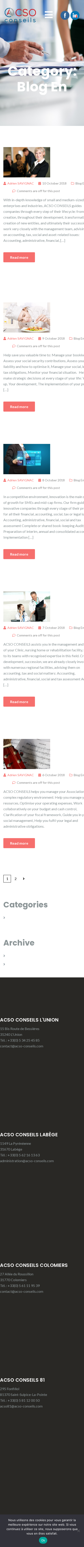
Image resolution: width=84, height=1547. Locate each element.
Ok (43, 1540)
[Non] (78, 1531)
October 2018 (19, 956)
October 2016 (19, 964)
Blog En (14, 917)
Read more (19, 257)
